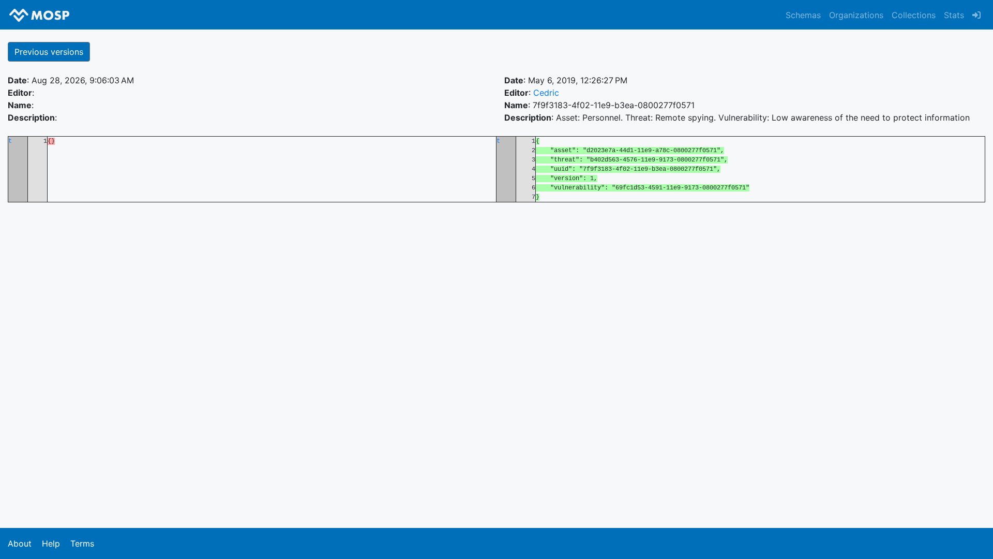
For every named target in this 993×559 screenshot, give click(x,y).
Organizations (856, 15)
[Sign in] (976, 15)
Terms (82, 543)
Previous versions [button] (48, 52)
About (20, 543)
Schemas (803, 15)
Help (51, 543)
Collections (914, 15)
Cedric (546, 92)
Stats (954, 15)
